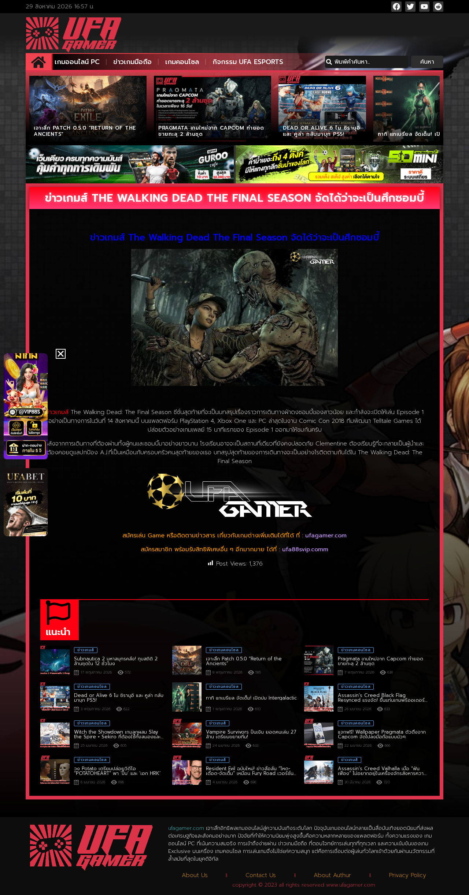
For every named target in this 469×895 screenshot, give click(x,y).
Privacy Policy (407, 875)
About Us (195, 875)
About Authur (332, 875)
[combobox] (366, 62)
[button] (60, 354)
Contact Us (260, 875)
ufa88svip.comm (305, 549)
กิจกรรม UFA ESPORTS (248, 62)
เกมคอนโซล (182, 62)
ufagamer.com (326, 535)
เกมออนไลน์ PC (77, 62)
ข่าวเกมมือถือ (132, 62)
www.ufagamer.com (350, 885)
